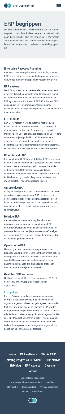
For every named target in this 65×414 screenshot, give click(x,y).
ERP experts (32, 365)
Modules (50, 382)
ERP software (28, 354)
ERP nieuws (53, 360)
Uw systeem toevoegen (32, 377)
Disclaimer (37, 391)
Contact (32, 371)
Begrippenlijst (29, 386)
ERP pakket (11, 292)
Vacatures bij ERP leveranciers (26, 382)
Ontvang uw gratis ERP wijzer (23, 360)
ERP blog (15, 365)
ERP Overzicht (23, 5)
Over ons (50, 365)
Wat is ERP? (49, 354)
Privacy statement (49, 386)
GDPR (25, 391)
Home (12, 354)
